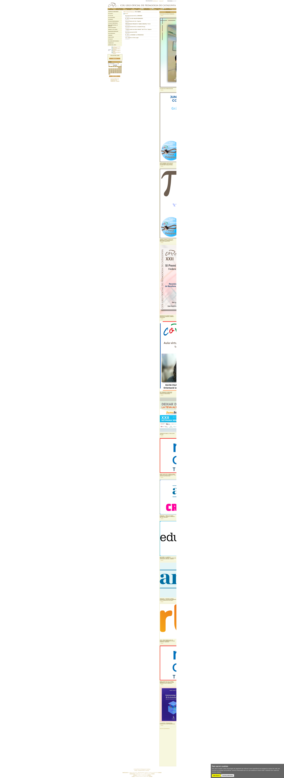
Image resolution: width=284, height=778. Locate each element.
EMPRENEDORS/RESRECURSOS (128, 9)
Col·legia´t (110, 13)
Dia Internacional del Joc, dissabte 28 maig (135, 26)
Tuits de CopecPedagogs (165, 728)
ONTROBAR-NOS (111, 9)
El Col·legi (110, 15)
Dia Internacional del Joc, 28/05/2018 (133, 15)
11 (111, 70)
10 (109, 70)
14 (117, 70)
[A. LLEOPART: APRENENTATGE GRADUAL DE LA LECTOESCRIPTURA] (168, 704)
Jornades (110, 35)
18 (111, 71)
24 (109, 72)
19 (113, 71)
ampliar (162, 15)
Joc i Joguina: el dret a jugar (132, 37)
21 (117, 71)
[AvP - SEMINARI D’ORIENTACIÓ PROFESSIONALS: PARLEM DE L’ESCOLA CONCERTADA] (168, 356)
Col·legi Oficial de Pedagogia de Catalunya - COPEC (115, 80)
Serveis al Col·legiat (112, 29)
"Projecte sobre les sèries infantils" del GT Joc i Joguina (138, 29)
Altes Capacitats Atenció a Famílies (119, 9)
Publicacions (111, 37)
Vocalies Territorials (113, 23)
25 (111, 72)
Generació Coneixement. (113, 11)
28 (117, 72)
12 (113, 70)
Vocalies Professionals (113, 21)
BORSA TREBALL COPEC (137, 9)
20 (115, 71)
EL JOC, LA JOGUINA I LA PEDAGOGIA (134, 34)
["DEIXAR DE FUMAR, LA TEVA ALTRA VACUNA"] (168, 415)
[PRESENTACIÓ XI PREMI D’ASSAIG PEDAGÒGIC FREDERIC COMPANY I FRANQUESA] (168, 280)
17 (109, 71)
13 (115, 70)
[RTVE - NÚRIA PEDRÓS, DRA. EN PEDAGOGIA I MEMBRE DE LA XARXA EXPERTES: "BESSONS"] (168, 621)
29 (119, 72)
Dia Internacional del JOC (131, 32)
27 (115, 72)
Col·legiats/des (111, 17)
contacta (135, 770)
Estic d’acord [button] (216, 775)
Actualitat (110, 39)
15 (119, 70)
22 (119, 71)
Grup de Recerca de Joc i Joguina (133, 21)
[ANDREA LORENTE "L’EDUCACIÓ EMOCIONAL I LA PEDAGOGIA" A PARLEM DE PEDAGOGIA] (168, 203)
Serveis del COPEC (112, 44)
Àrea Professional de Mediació (113, 25)
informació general (141, 770)
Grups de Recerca (112, 27)
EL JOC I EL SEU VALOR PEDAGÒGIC (134, 18)
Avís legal (147, 770)
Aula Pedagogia (111, 33)
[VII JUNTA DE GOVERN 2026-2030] (168, 52)
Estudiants (110, 19)
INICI (125, 11)
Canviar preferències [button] (227, 775)
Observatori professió (113, 31)
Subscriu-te (115, 58)
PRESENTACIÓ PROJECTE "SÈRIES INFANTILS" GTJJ (137, 23)
